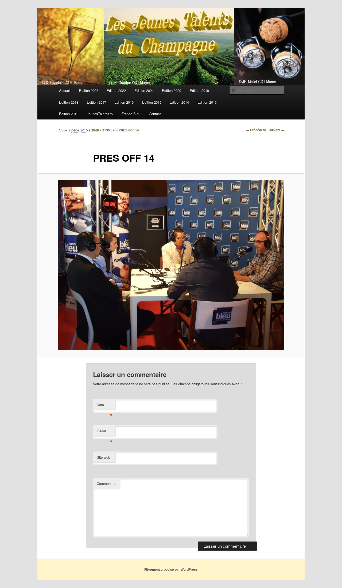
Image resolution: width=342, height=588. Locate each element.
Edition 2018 (68, 102)
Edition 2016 (124, 102)
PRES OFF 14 (129, 130)
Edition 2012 (68, 113)
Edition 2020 (171, 90)
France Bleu (131, 113)
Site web (103, 457)
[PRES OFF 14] (171, 265)
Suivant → (276, 129)
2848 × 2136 (100, 130)
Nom (104, 406)
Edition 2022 (116, 90)
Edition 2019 (199, 90)
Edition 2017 (96, 102)
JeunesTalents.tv (100, 113)
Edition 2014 (179, 102)
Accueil (65, 90)
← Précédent (256, 129)
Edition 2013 (207, 102)
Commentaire (107, 483)
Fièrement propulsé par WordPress (171, 569)
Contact (155, 113)
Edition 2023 (88, 90)
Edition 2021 (144, 90)
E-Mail (104, 432)
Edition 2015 (151, 102)
